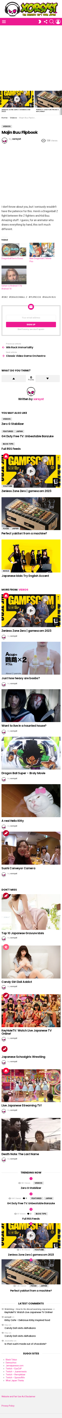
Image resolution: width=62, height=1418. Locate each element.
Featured (8, 431)
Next (60, 102)
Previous (1, 102)
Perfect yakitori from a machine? (47, 110)
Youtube (7, 486)
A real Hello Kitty (13, 821)
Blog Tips (8, 443)
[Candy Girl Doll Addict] (31, 962)
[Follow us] (45, 21)
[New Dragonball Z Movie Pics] (41, 250)
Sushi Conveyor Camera (18, 868)
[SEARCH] (51, 21)
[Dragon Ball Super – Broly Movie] (31, 753)
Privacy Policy (8, 1406)
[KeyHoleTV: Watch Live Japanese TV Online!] (31, 1010)
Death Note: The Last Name (20, 1154)
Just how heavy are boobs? (21, 678)
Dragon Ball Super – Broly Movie (23, 773)
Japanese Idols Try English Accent (25, 576)
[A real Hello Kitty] (31, 800)
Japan (19, 431)
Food (6, 528)
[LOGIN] (58, 21)
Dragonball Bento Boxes (12, 258)
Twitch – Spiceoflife (15, 1377)
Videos (7, 419)
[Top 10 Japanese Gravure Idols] (31, 912)
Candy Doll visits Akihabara (20, 1328)
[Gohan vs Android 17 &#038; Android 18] (14, 275)
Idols (6, 570)
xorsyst (8, 1317)
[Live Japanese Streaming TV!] (31, 1085)
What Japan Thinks (15, 1380)
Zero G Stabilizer (13, 424)
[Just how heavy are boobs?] (31, 658)
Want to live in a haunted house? (24, 726)
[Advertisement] (31, 57)
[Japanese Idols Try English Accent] (31, 555)
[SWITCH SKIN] (40, 22)
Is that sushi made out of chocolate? (25, 1343)
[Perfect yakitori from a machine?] (31, 513)
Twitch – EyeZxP (14, 1368)
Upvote (14, 378)
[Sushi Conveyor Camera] (31, 848)
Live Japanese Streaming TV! (22, 1105)
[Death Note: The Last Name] (31, 1134)
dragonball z (19, 297)
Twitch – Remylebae (15, 1374)
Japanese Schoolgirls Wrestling (23, 1057)
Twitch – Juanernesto (16, 1371)
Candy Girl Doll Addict (17, 982)
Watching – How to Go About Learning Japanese (28, 1309)
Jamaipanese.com (14, 1365)
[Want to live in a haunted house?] (31, 705)
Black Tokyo (11, 1359)
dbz (6, 297)
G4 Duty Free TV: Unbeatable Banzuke (27, 436)
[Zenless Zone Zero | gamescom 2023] (17, 99)
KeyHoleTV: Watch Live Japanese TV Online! (27, 1032)
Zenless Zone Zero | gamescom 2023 (16, 110)
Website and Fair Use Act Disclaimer (18, 1396)
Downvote (48, 378)
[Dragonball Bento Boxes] (14, 250)
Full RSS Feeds (11, 449)
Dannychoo (11, 1362)
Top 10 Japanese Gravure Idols (23, 933)
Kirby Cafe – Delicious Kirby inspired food (27, 1320)
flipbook (36, 297)
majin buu (50, 297)
